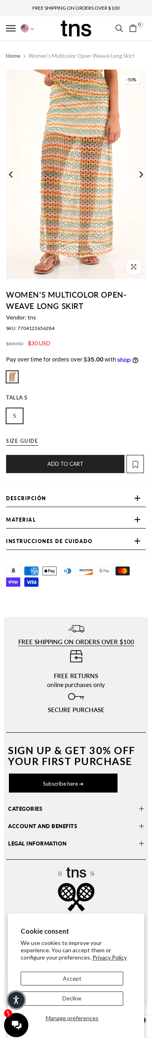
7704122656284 (35, 328)
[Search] (119, 28)
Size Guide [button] (22, 441)
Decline (71, 998)
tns (32, 317)
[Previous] (16, 174)
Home (13, 56)
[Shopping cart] (133, 28)
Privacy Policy (109, 957)
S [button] (14, 415)
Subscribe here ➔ (63, 783)
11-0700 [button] (12, 377)
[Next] (136, 174)
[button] (11, 28)
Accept (72, 978)
